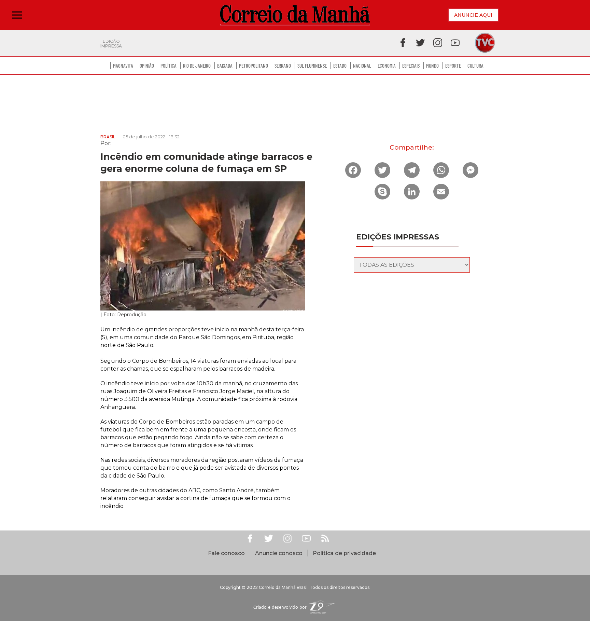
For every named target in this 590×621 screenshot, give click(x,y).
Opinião (147, 66)
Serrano (283, 66)
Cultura (475, 66)
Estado (340, 66)
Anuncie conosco (279, 553)
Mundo (432, 66)
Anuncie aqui (473, 15)
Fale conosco (226, 553)
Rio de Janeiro (197, 66)
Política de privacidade (344, 553)
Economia (387, 66)
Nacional (362, 66)
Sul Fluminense (312, 66)
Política (168, 66)
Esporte (453, 66)
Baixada (225, 66)
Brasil (107, 136)
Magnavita (123, 66)
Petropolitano (253, 66)
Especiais (411, 66)
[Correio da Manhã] (295, 15)
